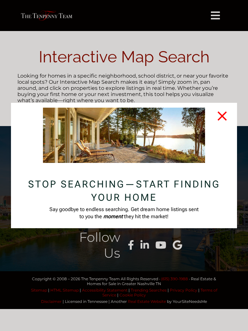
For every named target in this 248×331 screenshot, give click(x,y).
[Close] (222, 116)
